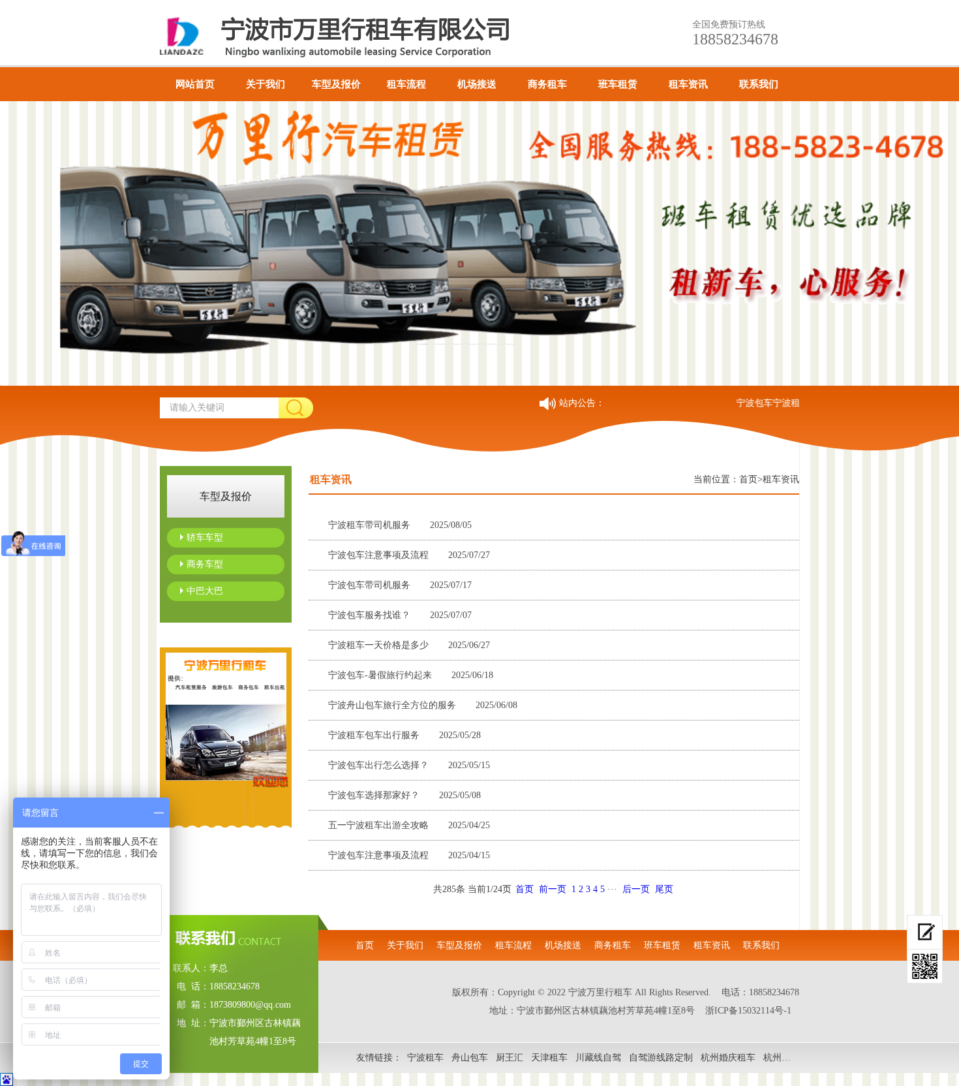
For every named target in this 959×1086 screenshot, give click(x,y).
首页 (748, 479)
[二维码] (925, 967)
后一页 (636, 889)
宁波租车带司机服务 (400, 525)
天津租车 (549, 1058)
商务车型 (205, 564)
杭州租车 (781, 1058)
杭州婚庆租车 (728, 1058)
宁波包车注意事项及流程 (409, 555)
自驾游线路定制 (661, 1058)
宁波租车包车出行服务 (404, 735)
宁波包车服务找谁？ (400, 615)
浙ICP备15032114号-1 (748, 1011)
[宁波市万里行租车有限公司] (358, 36)
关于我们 (265, 84)
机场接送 (476, 84)
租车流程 (406, 84)
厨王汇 (509, 1058)
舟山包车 (469, 1058)
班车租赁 (617, 84)
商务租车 (547, 84)
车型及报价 (336, 84)
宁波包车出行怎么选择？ (409, 765)
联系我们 (758, 84)
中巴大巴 (205, 591)
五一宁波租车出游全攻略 (409, 825)
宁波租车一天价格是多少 (409, 645)
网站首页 (195, 84)
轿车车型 (205, 537)
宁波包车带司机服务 (400, 585)
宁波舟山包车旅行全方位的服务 (422, 705)
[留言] (925, 932)
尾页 (664, 889)
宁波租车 (425, 1058)
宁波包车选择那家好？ (404, 795)
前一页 (552, 889)
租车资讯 (688, 84)
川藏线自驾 (598, 1058)
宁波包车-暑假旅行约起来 (410, 675)
